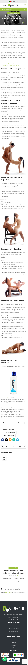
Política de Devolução (13, 626)
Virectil (7, 23)
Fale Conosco (13, 645)
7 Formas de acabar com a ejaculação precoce (13, 422)
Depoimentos (13, 640)
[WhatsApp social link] (13, 439)
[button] (26, 520)
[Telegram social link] (17, 439)
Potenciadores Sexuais (13, 13)
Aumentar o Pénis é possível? (9, 426)
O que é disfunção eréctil (8, 435)
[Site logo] (13, 5)
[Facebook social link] (2, 439)
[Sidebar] (2, 201)
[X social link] (6, 439)
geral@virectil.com (14, 617)
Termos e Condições (13, 631)
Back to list (13, 446)
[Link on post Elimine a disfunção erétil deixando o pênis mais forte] (13, 511)
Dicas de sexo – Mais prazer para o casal (10, 65)
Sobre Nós (13, 642)
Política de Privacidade (13, 628)
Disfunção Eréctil (13, 567)
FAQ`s (13, 647)
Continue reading (13, 584)
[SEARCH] (24, 9)
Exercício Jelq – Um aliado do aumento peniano (12, 63)
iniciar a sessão (8, 592)
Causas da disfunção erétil (9, 429)
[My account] (17, 1)
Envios (13, 633)
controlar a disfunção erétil (9, 432)
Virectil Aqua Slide (5, 397)
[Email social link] (10, 439)
